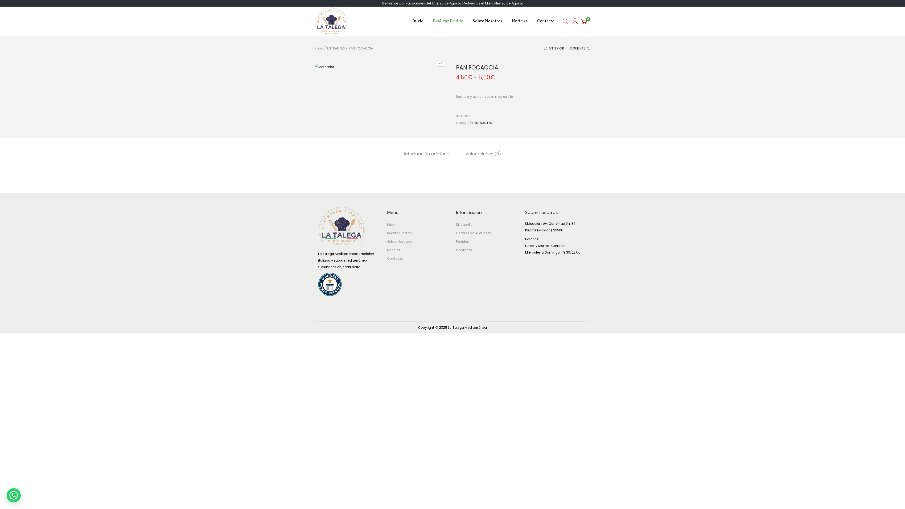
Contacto (395, 258)
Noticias (393, 250)
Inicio (319, 48)
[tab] (427, 154)
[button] (14, 495)
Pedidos (462, 241)
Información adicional (427, 154)
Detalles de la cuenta (473, 233)
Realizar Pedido (399, 233)
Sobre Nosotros (399, 241)
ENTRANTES (336, 48)
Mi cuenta (464, 224)
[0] (584, 21)
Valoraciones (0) (483, 154)
